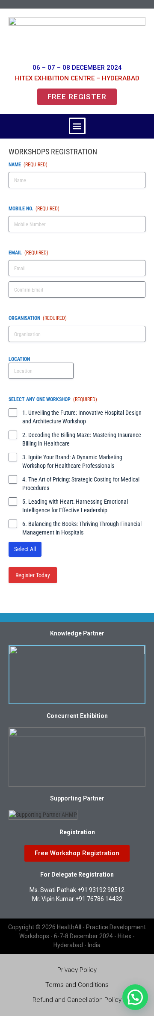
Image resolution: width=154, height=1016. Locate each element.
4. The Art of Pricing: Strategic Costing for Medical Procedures (80, 483)
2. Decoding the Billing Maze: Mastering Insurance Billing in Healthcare (81, 439)
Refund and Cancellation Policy (77, 1000)
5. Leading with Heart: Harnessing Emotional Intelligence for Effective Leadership (75, 506)
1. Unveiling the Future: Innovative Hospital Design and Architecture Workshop (82, 417)
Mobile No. (34, 209)
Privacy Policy (77, 970)
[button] (77, 126)
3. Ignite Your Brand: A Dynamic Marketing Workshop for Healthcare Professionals (72, 461)
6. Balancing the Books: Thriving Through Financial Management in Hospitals (82, 528)
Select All (25, 549)
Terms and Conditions (77, 985)
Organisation (38, 318)
